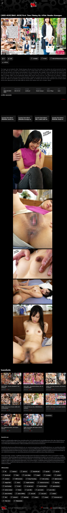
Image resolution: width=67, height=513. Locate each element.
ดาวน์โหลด (6, 62)
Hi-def (18, 486)
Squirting (26, 497)
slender (54, 493)
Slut (6, 497)
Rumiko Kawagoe (40, 91)
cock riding (27, 475)
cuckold (59, 475)
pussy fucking (8, 493)
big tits (57, 471)
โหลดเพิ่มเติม (49, 415)
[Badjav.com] (33, 4)
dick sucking (45, 479)
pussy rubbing (21, 493)
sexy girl (33, 493)
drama (18, 482)
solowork (15, 497)
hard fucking (8, 486)
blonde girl (7, 475)
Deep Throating (32, 479)
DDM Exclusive (18, 479)
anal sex (25, 471)
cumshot (7, 479)
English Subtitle (30, 482)
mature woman (8, 490)
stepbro (36, 497)
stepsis (46, 497)
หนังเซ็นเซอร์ (27, 91)
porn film (29, 490)
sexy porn (43, 493)
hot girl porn (30, 486)
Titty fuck (7, 501)
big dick (47, 471)
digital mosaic (58, 479)
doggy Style (8, 482)
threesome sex (58, 497)
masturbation (56, 486)
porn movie (40, 490)
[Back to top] (63, 509)
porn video (52, 490)
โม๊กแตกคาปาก (19, 501)
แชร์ (11, 58)
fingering (57, 482)
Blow (17, 475)
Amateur (14, 471)
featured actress (44, 482)
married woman (43, 486)
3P (5, 471)
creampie (48, 475)
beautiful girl (36, 471)
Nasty (19, 490)
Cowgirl (38, 475)
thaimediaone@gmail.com (59, 508)
